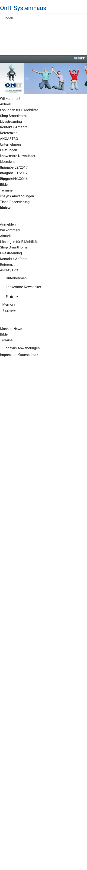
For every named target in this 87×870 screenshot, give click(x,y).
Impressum (8, 355)
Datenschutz (28, 355)
